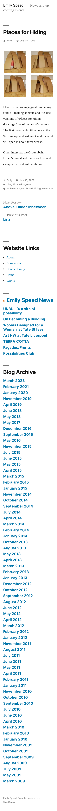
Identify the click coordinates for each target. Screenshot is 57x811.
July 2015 (11, 452)
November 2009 (17, 745)
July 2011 (11, 655)
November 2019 (17, 398)
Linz (9, 184)
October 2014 (15, 500)
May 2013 (12, 554)
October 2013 (15, 542)
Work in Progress (22, 184)
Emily (10, 40)
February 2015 (16, 482)
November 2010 (17, 691)
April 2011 (12, 673)
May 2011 (11, 667)
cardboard (27, 188)
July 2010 (12, 709)
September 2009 (18, 757)
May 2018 (12, 416)
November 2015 (17, 446)
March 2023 (14, 380)
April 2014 (12, 518)
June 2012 (12, 608)
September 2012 (18, 596)
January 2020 (15, 392)
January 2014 (15, 536)
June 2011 (12, 661)
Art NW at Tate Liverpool (25, 335)
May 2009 (12, 775)
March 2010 (13, 727)
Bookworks (13, 263)
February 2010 (16, 733)
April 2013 (12, 560)
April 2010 (12, 721)
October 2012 (15, 590)
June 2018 (12, 410)
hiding (37, 188)
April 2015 (12, 470)
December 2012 (17, 584)
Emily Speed (13, 5)
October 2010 (15, 697)
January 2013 (15, 578)
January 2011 (15, 685)
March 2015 (13, 476)
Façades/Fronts (17, 347)
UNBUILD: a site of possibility (19, 311)
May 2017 (11, 422)
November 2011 (17, 643)
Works (10, 281)
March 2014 (13, 524)
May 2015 (12, 464)
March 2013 (13, 566)
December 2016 (17, 428)
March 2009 (14, 781)
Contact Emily (15, 269)
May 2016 (12, 440)
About (10, 257)
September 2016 (18, 434)
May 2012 (12, 613)
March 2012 (13, 625)
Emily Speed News (29, 300)
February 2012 (16, 631)
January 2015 (15, 488)
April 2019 (12, 404)
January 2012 (15, 637)
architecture (13, 188)
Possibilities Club (18, 353)
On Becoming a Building (24, 319)
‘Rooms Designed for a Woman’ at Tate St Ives (23, 327)
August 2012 (14, 602)
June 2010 (12, 715)
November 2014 (17, 494)
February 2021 (16, 386)
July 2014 (12, 512)
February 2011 (15, 679)
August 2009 (15, 763)
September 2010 (18, 703)
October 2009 (15, 751)
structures (47, 188)
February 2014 (16, 530)
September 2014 (18, 506)
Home (10, 275)
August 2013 (14, 548)
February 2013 (16, 572)
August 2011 (14, 649)
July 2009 (12, 769)
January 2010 (15, 739)
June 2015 (12, 458)
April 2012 (12, 619)
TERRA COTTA (16, 341)
